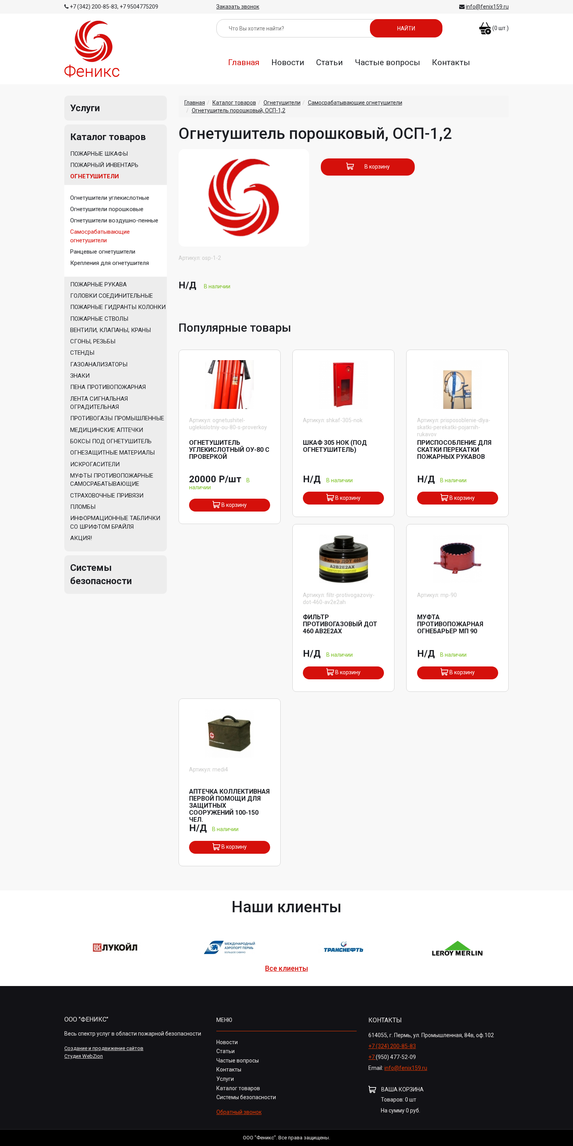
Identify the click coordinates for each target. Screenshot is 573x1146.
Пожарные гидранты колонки (118, 307)
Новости (287, 62)
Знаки (80, 375)
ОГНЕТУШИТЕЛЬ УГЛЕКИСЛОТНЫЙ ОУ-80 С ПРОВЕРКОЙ (229, 449)
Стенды (82, 352)
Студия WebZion (83, 1056)
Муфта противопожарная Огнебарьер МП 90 (450, 624)
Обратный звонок (239, 1112)
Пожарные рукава (98, 284)
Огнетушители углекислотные (109, 197)
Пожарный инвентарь (104, 165)
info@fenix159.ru (487, 7)
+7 (372, 1057)
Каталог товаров (108, 136)
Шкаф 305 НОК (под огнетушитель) (335, 446)
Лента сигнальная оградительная (99, 402)
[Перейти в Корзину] (485, 25)
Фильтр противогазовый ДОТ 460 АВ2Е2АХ (340, 624)
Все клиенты (286, 968)
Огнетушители (94, 176)
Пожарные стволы (99, 318)
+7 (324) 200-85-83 (392, 1046)
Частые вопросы (387, 62)
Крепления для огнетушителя (109, 263)
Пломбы (83, 506)
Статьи (329, 62)
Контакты (451, 62)
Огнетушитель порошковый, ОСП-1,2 (238, 110)
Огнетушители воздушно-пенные (114, 220)
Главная (244, 62)
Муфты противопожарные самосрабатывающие (111, 479)
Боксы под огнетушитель (111, 441)
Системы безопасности (246, 1097)
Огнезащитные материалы (112, 452)
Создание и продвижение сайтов (103, 1048)
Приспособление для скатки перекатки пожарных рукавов (454, 449)
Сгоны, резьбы (92, 341)
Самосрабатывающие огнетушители (100, 235)
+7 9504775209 (139, 7)
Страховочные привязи (106, 495)
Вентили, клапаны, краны (110, 330)
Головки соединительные (111, 295)
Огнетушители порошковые (106, 209)
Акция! (81, 538)
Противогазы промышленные (117, 418)
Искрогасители (95, 464)
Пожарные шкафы (99, 153)
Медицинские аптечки (106, 430)
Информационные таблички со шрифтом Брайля (115, 522)
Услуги (85, 108)
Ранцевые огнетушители (102, 251)
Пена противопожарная (108, 387)
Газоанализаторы (98, 364)
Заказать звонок (237, 7)
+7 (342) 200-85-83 (93, 7)
